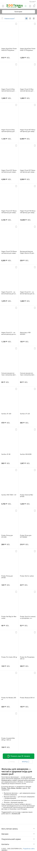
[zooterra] (14, 6)
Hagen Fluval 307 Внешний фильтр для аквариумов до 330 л (9, 171)
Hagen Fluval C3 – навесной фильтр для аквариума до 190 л (27, 293)
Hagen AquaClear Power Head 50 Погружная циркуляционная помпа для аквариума (9, 49)
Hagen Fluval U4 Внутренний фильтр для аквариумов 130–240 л (9, 90)
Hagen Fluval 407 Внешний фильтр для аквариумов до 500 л (28, 130)
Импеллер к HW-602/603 (25, 333)
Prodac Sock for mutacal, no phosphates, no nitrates (28, 617)
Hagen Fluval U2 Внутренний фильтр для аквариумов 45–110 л (9, 130)
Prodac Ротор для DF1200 (7, 536)
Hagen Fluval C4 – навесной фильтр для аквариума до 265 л (8, 293)
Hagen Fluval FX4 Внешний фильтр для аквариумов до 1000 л (9, 252)
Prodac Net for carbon (27, 576)
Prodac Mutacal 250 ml (27, 697)
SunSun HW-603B (25, 454)
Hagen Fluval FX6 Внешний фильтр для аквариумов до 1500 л (28, 211)
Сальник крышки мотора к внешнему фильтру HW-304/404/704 (9, 374)
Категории (18, 11)
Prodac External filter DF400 (26, 495)
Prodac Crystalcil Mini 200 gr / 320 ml (8, 739)
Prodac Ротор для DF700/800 (25, 536)
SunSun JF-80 (5, 454)
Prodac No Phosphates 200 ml (27, 658)
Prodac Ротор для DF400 (7, 576)
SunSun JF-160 (6, 413)
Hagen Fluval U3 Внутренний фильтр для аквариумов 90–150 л (28, 90)
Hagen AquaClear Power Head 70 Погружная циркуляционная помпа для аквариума (27, 49)
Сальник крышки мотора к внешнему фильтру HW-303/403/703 (27, 374)
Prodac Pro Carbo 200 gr (9, 657)
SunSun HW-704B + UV (8, 495)
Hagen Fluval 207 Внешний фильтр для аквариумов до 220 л (28, 171)
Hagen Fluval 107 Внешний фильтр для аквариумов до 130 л (9, 211)
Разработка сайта (29, 848)
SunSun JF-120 (25, 413)
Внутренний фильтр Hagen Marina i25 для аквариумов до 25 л (27, 252)
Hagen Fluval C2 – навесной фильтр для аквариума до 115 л (8, 333)
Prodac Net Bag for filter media (8, 617)
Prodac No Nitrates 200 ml (8, 698)
